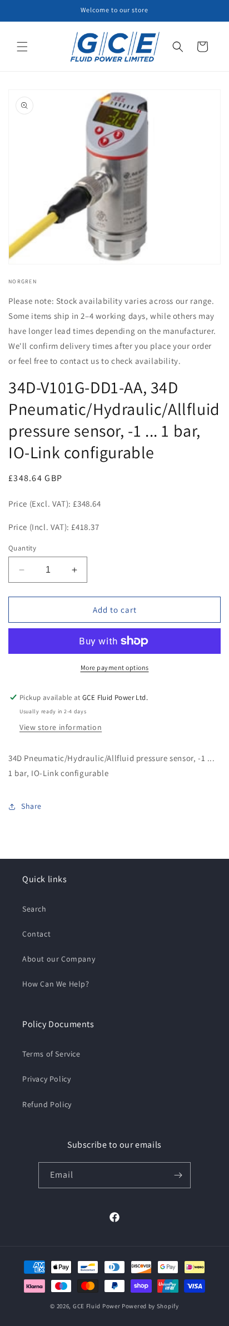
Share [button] (31, 806)
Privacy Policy (46, 1079)
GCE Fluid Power (97, 1306)
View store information (60, 727)
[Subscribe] (178, 1175)
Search (34, 909)
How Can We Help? (55, 984)
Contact (36, 934)
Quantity (22, 548)
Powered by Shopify (150, 1306)
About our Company (58, 959)
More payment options (115, 667)
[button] (22, 46)
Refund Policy (47, 1104)
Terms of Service (51, 1054)
